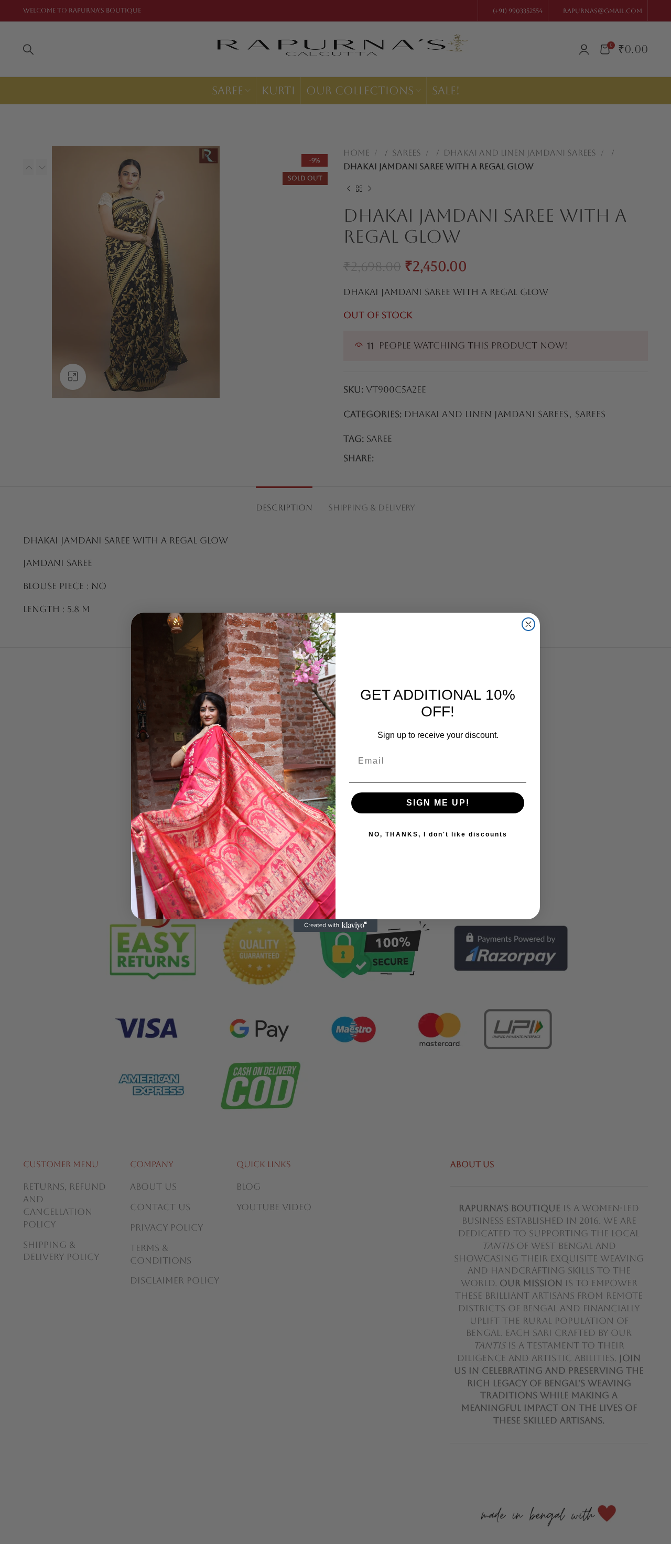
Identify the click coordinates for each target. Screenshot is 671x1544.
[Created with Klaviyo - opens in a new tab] (335, 925)
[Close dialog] (528, 624)
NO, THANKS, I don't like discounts (438, 834)
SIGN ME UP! (438, 802)
